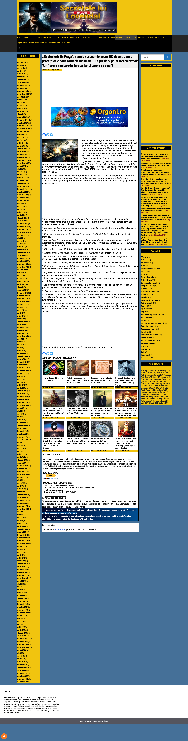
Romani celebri (146, 337)
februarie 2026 (22, 79)
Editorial (144, 274)
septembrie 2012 (23, 543)
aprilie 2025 (21, 108)
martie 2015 (21, 457)
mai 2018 (20, 347)
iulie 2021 (20, 238)
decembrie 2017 (22, 362)
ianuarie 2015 (21, 463)
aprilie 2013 (21, 523)
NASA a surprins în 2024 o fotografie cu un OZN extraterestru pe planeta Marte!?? (156, 164)
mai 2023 (20, 175)
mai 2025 (20, 105)
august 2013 (21, 512)
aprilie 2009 (21, 662)
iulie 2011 (20, 584)
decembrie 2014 (22, 466)
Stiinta (158, 37)
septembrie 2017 (23, 370)
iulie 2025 (20, 100)
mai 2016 (20, 417)
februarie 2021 (22, 252)
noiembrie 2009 (22, 641)
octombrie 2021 (22, 229)
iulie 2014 (20, 480)
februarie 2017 (22, 391)
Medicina (52, 42)
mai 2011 (20, 589)
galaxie (145, 381)
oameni (146, 388)
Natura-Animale (91, 37)
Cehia (85, 501)
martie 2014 (21, 492)
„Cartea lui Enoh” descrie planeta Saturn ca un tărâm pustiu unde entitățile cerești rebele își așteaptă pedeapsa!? (156, 217)
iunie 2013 (20, 517)
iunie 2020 (20, 275)
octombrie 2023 (22, 160)
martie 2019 (21, 319)
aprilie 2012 (21, 558)
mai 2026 (20, 71)
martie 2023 (21, 180)
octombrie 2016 (22, 402)
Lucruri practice (147, 294)
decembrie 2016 (22, 396)
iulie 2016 (20, 411)
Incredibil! (68, 42)
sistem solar (162, 396)
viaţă (144, 403)
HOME (19, 37)
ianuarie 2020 (22, 290)
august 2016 (21, 408)
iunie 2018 (20, 345)
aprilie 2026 (21, 74)
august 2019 (21, 304)
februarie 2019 (22, 321)
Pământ (156, 392)
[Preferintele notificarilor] (4, 736)
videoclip (153, 403)
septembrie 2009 (23, 647)
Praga (133, 504)
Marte (161, 383)
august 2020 (21, 270)
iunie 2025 (20, 102)
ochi (154, 388)
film (149, 379)
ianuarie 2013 (21, 532)
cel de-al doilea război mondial (111, 501)
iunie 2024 (20, 137)
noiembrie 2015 (22, 434)
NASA (149, 386)
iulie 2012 (20, 549)
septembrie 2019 (23, 301)
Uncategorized (146, 358)
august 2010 (21, 615)
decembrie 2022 (22, 189)
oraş (161, 388)
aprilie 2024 (21, 143)
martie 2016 (21, 422)
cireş (62, 504)
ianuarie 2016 (21, 428)
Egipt (148, 377)
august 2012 (21, 546)
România (154, 394)
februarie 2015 (22, 460)
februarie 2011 (22, 598)
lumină (145, 383)
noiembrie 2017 (22, 365)
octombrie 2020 (22, 264)
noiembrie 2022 (22, 192)
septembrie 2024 (23, 128)
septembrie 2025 (23, 94)
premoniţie (46, 507)
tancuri (83, 507)
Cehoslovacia (94, 501)
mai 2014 (20, 486)
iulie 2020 (20, 272)
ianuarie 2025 (22, 117)
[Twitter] (47, 134)
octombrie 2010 (22, 610)
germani (93, 504)
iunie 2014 (20, 483)
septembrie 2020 (23, 267)
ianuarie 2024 (22, 151)
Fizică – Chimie (146, 280)
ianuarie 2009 (22, 670)
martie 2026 (21, 76)
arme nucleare (50, 501)
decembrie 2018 (22, 327)
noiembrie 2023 (22, 157)
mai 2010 (20, 624)
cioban (57, 504)
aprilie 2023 (21, 177)
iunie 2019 (20, 310)
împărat (106, 504)
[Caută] (167, 57)
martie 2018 (21, 353)
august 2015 (21, 442)
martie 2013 (21, 526)
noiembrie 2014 (22, 468)
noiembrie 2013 (22, 503)
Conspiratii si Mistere (75, 37)
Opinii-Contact (146, 309)
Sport (143, 346)
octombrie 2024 (22, 125)
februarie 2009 (22, 667)
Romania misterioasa (145, 37)
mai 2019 (20, 313)
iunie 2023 (20, 172)
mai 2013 (20, 520)
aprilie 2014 (21, 489)
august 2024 (21, 131)
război (71, 507)
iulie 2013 (20, 515)
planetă (146, 392)
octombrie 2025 (22, 91)
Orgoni (19, 42)
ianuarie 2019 (21, 324)
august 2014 (21, 477)
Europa (77, 504)
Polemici (144, 320)
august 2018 (21, 339)
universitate (162, 401)
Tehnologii (166, 37)
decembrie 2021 (22, 223)
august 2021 (21, 235)
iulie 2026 (20, 65)
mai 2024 (20, 140)
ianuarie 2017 (21, 393)
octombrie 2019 (22, 298)
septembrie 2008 (23, 682)
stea (153, 399)
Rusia (163, 394)
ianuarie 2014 (21, 497)
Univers (150, 401)
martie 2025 (21, 111)
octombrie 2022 (22, 195)
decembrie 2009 (22, 638)
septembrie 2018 (23, 336)
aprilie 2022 (21, 212)
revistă (145, 394)
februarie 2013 (22, 529)
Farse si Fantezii (147, 277)
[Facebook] (44, 134)
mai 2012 (20, 555)
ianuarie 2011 (21, 601)
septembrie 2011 (22, 578)
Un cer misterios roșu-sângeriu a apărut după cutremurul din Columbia (155, 209)
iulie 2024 (20, 134)
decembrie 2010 (22, 604)
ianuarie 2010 (21, 636)
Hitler (100, 504)
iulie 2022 (20, 203)
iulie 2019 (20, 307)
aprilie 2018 (21, 350)
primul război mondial (60, 507)
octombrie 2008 (22, 679)
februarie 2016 (22, 425)
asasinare (60, 501)
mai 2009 (20, 659)
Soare (77, 507)
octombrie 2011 (22, 575)
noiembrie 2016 (22, 399)
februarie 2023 (22, 183)
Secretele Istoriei (147, 343)
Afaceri (25, 37)
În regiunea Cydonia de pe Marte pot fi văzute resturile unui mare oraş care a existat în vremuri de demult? (154, 156)
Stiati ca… (44, 42)
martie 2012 (21, 561)
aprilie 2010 (21, 627)
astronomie (164, 371)
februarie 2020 (22, 287)
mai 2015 (20, 451)
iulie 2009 (20, 653)
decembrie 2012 (22, 535)
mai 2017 (20, 382)
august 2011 (21, 581)
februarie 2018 (22, 356)
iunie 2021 (20, 241)
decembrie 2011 (22, 569)
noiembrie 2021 (22, 226)
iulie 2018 (20, 342)
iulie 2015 (20, 445)
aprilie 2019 (21, 316)
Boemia (68, 501)
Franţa (167, 379)
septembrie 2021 (23, 232)
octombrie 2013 (22, 506)
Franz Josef (85, 504)
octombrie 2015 (22, 437)
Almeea (32, 37)
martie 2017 (21, 388)
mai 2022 (20, 209)
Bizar (49, 37)
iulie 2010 (20, 618)
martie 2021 (21, 249)
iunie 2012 (20, 552)
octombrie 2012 (22, 540)
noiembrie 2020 (22, 261)
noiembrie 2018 (22, 330)
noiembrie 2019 (22, 295)
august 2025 (21, 97)
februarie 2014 (22, 494)
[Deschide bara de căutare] (20, 48)
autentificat (60, 529)
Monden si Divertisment (149, 300)
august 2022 (21, 200)
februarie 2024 (22, 149)
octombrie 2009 (22, 644)
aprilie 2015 (21, 454)
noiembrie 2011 (22, 572)
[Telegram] (51, 134)
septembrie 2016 (23, 405)
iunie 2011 (20, 587)
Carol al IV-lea (77, 501)
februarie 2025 (22, 114)
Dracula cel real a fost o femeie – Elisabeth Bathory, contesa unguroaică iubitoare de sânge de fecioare (155, 172)
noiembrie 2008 (22, 676)
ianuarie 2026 (22, 82)
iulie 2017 (20, 376)
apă (154, 371)
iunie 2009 (20, 656)
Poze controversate (31, 42)
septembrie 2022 (23, 198)
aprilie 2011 (21, 592)
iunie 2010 (20, 621)
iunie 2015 (20, 448)
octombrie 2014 (22, 471)
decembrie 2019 (22, 293)
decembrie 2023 (22, 154)
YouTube (163, 403)
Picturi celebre (146, 317)
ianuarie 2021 (21, 255)
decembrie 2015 (22, 431)
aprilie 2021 (21, 246)
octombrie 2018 (22, 333)
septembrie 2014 (23, 474)
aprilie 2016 (21, 419)
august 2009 (21, 650)
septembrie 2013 (23, 509)
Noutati (143, 306)
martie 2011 (21, 595)
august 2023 (21, 166)
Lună (153, 383)
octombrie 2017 (22, 368)
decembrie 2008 (22, 673)
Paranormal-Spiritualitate (126, 37)
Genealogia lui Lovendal (149, 283)
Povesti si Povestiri (148, 326)
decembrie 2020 (22, 258)
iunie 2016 (20, 414)
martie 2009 (21, 664)
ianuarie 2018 (21, 359)
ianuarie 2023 (22, 186)
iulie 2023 (20, 169)
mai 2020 (20, 278)
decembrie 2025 (22, 85)
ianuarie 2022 (22, 221)
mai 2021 (20, 244)
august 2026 (21, 62)
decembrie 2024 (23, 120)
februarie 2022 (22, 218)
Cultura (60, 42)
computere (69, 504)
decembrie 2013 (22, 500)
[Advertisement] (90, 89)
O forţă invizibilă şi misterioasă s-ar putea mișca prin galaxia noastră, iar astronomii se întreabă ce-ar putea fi (154, 181)
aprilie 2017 (21, 385)
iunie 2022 (20, 206)
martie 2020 (21, 284)
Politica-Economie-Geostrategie (153, 323)
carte (160, 373)
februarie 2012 (22, 563)
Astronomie (41, 37)
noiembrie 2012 (22, 538)
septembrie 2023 (23, 163)
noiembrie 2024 (22, 123)
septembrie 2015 (23, 440)
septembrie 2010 (23, 612)
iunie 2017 (20, 379)
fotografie (158, 379)
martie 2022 (21, 215)
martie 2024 (21, 146)
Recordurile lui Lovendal (149, 335)
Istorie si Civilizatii (59, 37)
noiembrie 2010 (22, 607)
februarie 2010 (22, 633)
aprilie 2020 (21, 281)
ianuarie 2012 (21, 566)
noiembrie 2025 (22, 88)
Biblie (145, 373)
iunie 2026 (20, 68)
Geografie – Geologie (107, 37)
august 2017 (21, 373)
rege (164, 392)
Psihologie (145, 332)
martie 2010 (21, 630)
